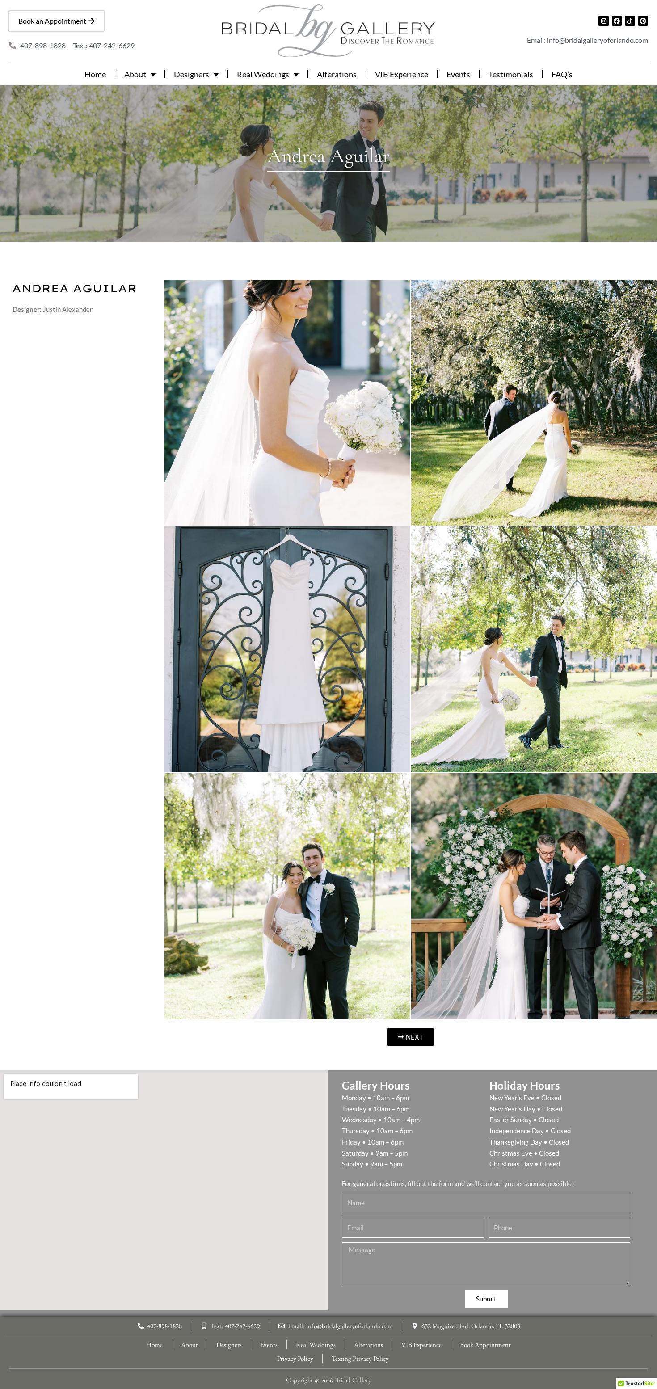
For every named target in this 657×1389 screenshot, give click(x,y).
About (135, 74)
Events (458, 74)
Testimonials (511, 74)
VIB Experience (401, 74)
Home (95, 74)
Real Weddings (263, 74)
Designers (191, 74)
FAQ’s (562, 74)
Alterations (337, 74)
